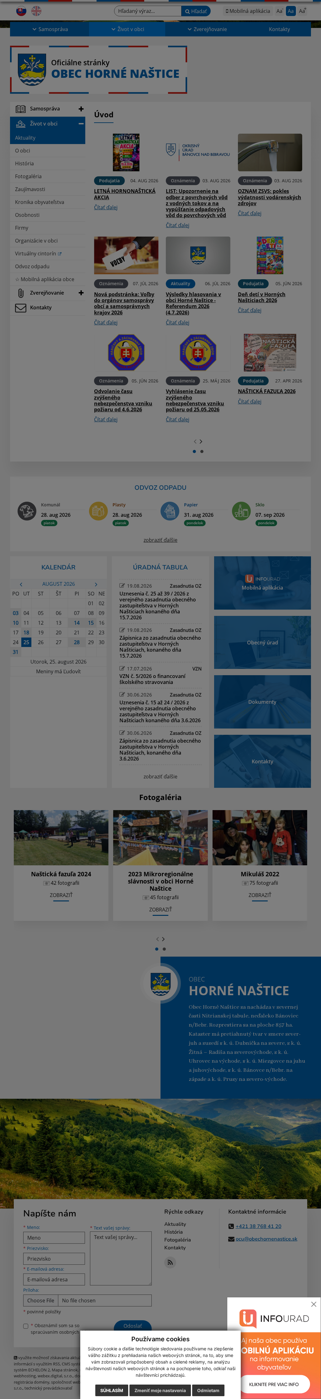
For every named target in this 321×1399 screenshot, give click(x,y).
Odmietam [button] (208, 1390)
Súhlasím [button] (111, 1390)
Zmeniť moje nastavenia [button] (160, 1390)
